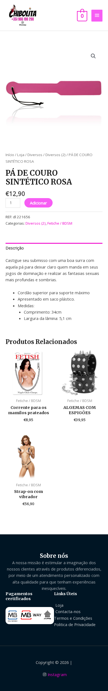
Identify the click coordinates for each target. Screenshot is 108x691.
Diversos (34, 154)
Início (10, 154)
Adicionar (38, 203)
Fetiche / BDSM (59, 223)
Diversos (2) (55, 154)
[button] (93, 56)
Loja (20, 154)
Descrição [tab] (15, 248)
